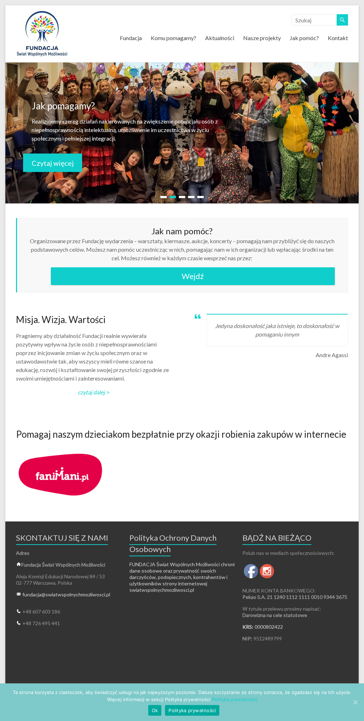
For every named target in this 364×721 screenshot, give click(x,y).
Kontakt (338, 37)
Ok (155, 710)
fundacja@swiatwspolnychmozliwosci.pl (66, 594)
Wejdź (193, 276)
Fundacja (131, 37)
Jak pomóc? (304, 37)
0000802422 (269, 627)
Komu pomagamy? (173, 37)
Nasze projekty (262, 37)
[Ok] (355, 702)
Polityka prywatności (234, 699)
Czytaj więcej (53, 162)
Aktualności (219, 37)
